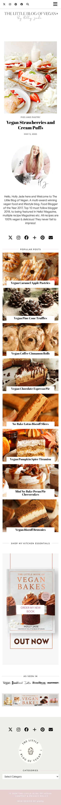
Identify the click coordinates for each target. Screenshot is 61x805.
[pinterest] (42, 237)
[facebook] (26, 237)
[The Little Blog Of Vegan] (30, 16)
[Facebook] (22, 4)
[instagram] (18, 237)
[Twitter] (4, 4)
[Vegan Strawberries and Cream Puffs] (30, 77)
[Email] (51, 237)
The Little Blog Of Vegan (35, 793)
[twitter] (10, 237)
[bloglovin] (34, 237)
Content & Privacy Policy (31, 796)
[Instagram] (10, 4)
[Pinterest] (16, 4)
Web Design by (30, 801)
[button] (56, 4)
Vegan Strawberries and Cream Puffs (30, 125)
